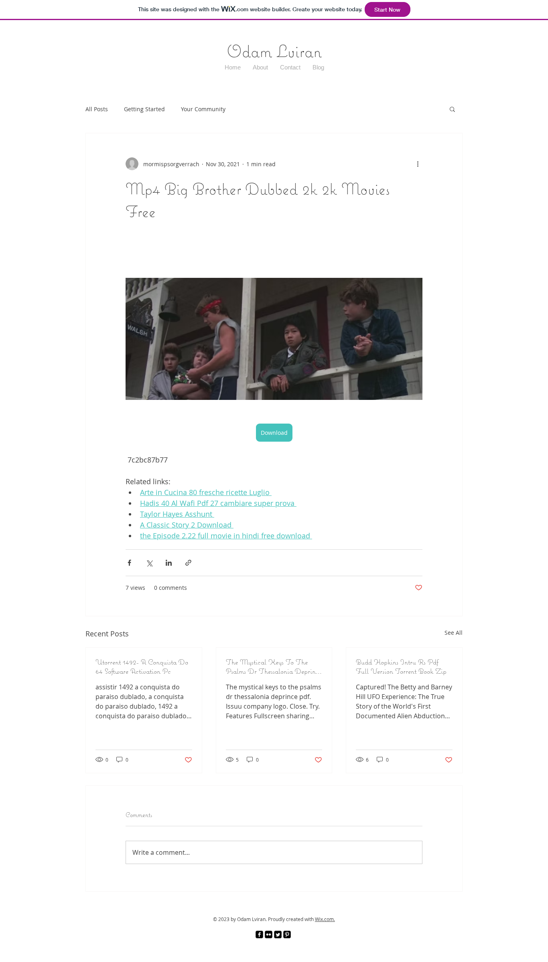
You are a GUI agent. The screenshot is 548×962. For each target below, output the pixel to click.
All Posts (96, 109)
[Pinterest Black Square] (287, 934)
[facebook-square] (259, 934)
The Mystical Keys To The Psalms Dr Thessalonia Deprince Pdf (274, 666)
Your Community (203, 109)
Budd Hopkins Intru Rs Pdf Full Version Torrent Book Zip (401, 666)
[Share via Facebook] (129, 563)
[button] (452, 109)
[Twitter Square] (278, 934)
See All (453, 632)
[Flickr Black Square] (268, 934)
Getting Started (144, 109)
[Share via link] (188, 563)
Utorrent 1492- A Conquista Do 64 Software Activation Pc (141, 666)
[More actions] (417, 164)
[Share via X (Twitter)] (149, 563)
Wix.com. (325, 919)
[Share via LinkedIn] (169, 563)
